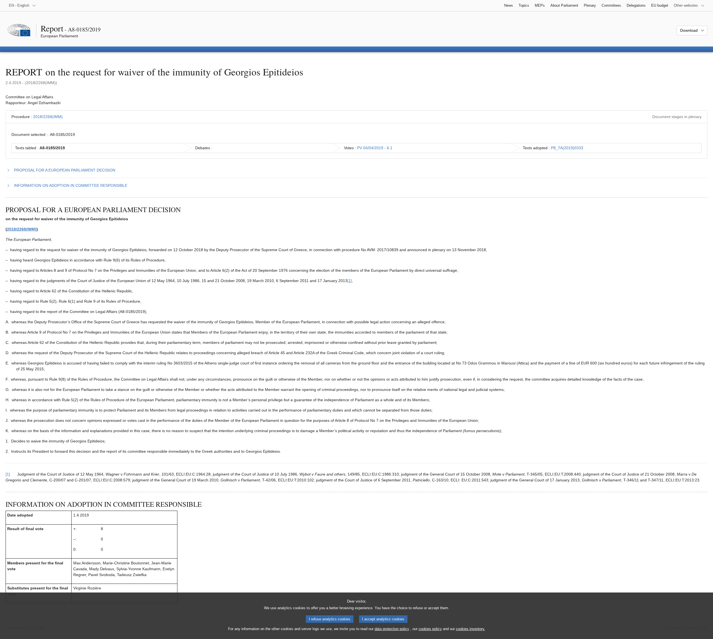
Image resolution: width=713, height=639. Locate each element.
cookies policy (430, 629)
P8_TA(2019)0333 (567, 148)
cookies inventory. (470, 629)
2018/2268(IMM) (48, 116)
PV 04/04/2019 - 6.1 (374, 148)
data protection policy (392, 629)
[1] (349, 280)
